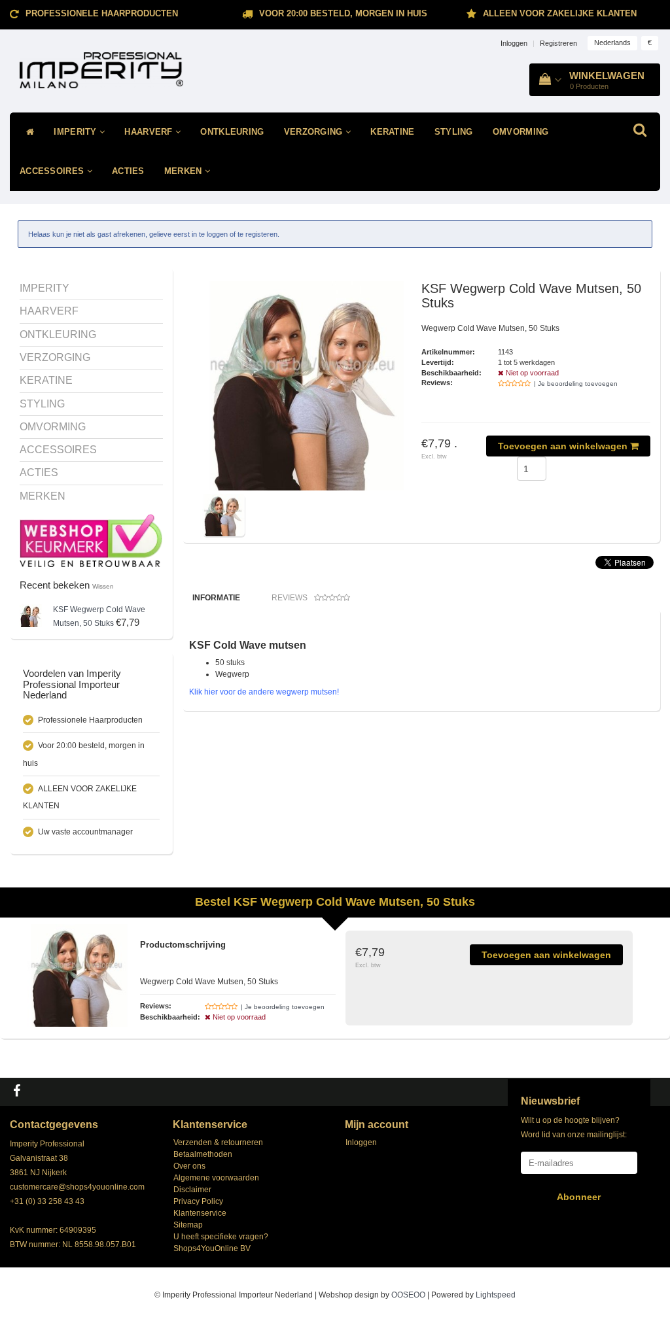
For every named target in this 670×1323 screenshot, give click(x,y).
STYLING (453, 132)
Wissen (103, 586)
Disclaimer (192, 1189)
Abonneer (579, 1197)
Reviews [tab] (290, 597)
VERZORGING (314, 132)
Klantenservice (199, 1213)
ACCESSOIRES (53, 171)
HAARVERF (149, 132)
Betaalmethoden (202, 1154)
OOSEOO (408, 1294)
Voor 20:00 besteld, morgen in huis (343, 13)
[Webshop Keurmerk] (91, 540)
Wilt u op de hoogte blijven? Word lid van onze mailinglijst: (574, 1127)
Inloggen (514, 43)
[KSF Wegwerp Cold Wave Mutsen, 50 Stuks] (31, 614)
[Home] (27, 132)
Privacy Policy (198, 1201)
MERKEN (184, 171)
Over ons (189, 1166)
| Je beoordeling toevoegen (576, 383)
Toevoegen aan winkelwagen (564, 446)
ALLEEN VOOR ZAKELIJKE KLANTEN (560, 13)
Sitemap (188, 1224)
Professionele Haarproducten (102, 13)
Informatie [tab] (216, 597)
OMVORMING (521, 132)
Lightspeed (496, 1294)
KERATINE (392, 132)
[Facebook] (18, 1091)
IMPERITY (76, 132)
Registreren (558, 43)
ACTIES (128, 171)
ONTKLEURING (232, 132)
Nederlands (612, 42)
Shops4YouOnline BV (212, 1248)
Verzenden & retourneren (218, 1142)
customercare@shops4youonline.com (77, 1187)
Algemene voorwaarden (216, 1177)
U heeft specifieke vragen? (220, 1236)
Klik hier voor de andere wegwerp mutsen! (264, 691)
